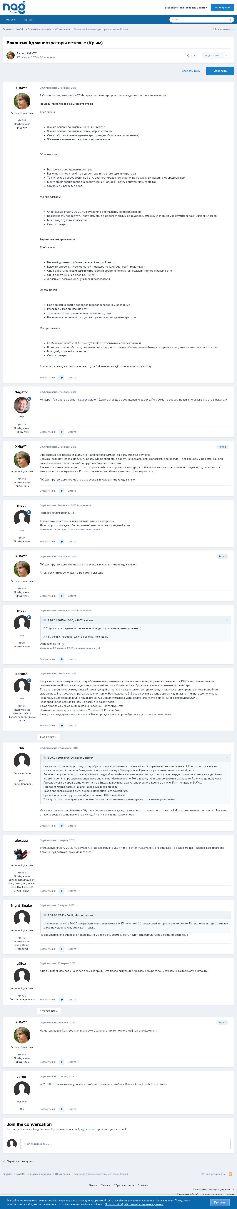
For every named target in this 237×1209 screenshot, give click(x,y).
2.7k (23, 424)
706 (23, 995)
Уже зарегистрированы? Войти (185, 7)
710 (23, 937)
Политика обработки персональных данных (205, 1194)
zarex (21, 1077)
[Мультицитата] (61, 377)
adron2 (21, 674)
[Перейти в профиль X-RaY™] (10, 55)
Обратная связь (124, 1185)
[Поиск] (230, 20)
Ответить (220, 70)
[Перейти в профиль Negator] (22, 405)
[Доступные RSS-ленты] (230, 1174)
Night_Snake (21, 905)
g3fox (21, 963)
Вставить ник (48, 377)
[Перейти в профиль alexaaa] (22, 853)
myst (21, 505)
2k (23, 537)
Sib (21, 748)
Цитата (72, 377)
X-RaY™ (32, 53)
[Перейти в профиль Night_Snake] (22, 918)
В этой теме (214, 19)
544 (23, 120)
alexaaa (21, 840)
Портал (27, 19)
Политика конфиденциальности (213, 1189)
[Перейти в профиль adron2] (22, 686)
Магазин (11, 19)
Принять (220, 1202)
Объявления (48, 57)
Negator (21, 392)
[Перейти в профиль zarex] (22, 1089)
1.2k (23, 705)
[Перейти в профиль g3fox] (22, 976)
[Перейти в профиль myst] (22, 518)
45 (23, 780)
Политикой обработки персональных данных (134, 1204)
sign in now (87, 1129)
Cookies (143, 1185)
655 (23, 872)
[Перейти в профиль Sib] (22, 761)
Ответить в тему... (38, 1143)
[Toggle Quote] (45, 619)
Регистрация (222, 7)
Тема (105, 1185)
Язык (92, 1185)
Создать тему (191, 70)
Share (193, 55)
